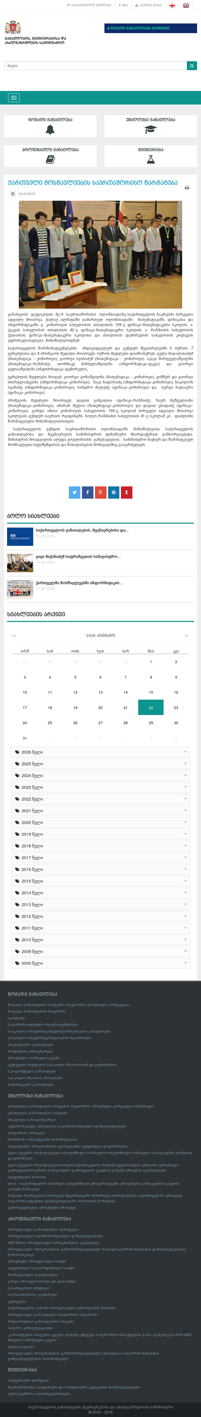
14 (126, 692)
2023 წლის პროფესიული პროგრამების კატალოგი (53, 1243)
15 (151, 692)
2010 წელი (31, 940)
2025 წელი (31, 764)
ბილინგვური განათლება (31, 1084)
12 (75, 692)
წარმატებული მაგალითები (33, 1275)
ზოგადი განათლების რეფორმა (37, 1011)
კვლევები (17, 1301)
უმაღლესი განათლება (150, 120)
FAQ (124, 5)
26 (75, 722)
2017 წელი (31, 857)
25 (50, 722)
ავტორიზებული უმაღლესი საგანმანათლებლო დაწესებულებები (67, 1126)
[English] (186, 5)
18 (50, 707)
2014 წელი (31, 893)
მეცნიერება (151, 150)
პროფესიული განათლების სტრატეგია (43, 1229)
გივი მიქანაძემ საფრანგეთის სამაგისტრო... (78, 556)
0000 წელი (31, 963)
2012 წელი (31, 916)
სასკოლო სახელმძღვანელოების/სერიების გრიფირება (59, 1031)
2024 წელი (31, 775)
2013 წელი (31, 904)
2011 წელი (31, 928)
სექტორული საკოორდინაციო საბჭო (41, 1268)
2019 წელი (31, 834)
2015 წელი (31, 881)
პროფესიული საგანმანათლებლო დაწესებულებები (55, 1236)
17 (25, 707)
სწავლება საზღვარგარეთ (31, 1120)
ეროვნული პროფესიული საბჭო (37, 1261)
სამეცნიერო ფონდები (28, 1380)
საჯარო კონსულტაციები (30, 1328)
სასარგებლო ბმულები (90, 5)
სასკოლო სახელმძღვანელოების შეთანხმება (50, 1038)
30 (100, 661)
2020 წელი (31, 822)
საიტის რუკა (149, 5)
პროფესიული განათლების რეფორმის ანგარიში (52, 1315)
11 (50, 692)
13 (100, 692)
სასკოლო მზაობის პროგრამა (35, 1078)
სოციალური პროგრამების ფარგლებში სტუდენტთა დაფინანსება (68, 1146)
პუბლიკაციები (21, 1347)
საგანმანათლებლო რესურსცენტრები (42, 1025)
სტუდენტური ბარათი (27, 1177)
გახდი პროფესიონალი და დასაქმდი (42, 1281)
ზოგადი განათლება (50, 120)
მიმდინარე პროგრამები (30, 1051)
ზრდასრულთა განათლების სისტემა (41, 1321)
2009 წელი (31, 951)
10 (25, 692)
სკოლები (16, 1018)
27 (25, 661)
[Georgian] (172, 5)
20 (100, 707)
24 (25, 722)
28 (50, 661)
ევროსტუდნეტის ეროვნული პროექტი (42, 1208)
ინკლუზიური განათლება (31, 1045)
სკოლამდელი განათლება (32, 1071)
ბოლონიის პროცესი (26, 1133)
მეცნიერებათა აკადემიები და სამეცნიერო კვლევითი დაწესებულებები (74, 1387)
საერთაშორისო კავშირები (32, 1295)
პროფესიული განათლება (50, 150)
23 (176, 707)
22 (151, 707)
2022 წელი (31, 799)
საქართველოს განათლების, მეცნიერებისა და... (82, 530)
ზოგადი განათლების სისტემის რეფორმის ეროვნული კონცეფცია (68, 1005)
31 (126, 661)
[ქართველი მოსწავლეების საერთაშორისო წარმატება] (100, 250)
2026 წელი (31, 752)
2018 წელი (31, 846)
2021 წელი (31, 811)
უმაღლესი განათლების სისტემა (38, 1113)
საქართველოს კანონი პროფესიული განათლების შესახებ (61, 1308)
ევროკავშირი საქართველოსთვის (39, 1394)
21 (126, 707)
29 (75, 661)
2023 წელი (31, 787)
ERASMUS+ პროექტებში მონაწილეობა (42, 1139)
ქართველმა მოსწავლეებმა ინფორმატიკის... (79, 583)
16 (176, 692)
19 (75, 707)
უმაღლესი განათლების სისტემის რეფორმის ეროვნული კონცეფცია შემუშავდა (81, 1106)
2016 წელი (31, 869)
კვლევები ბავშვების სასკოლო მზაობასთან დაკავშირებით (62, 1065)
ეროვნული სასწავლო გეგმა (34, 1058)
